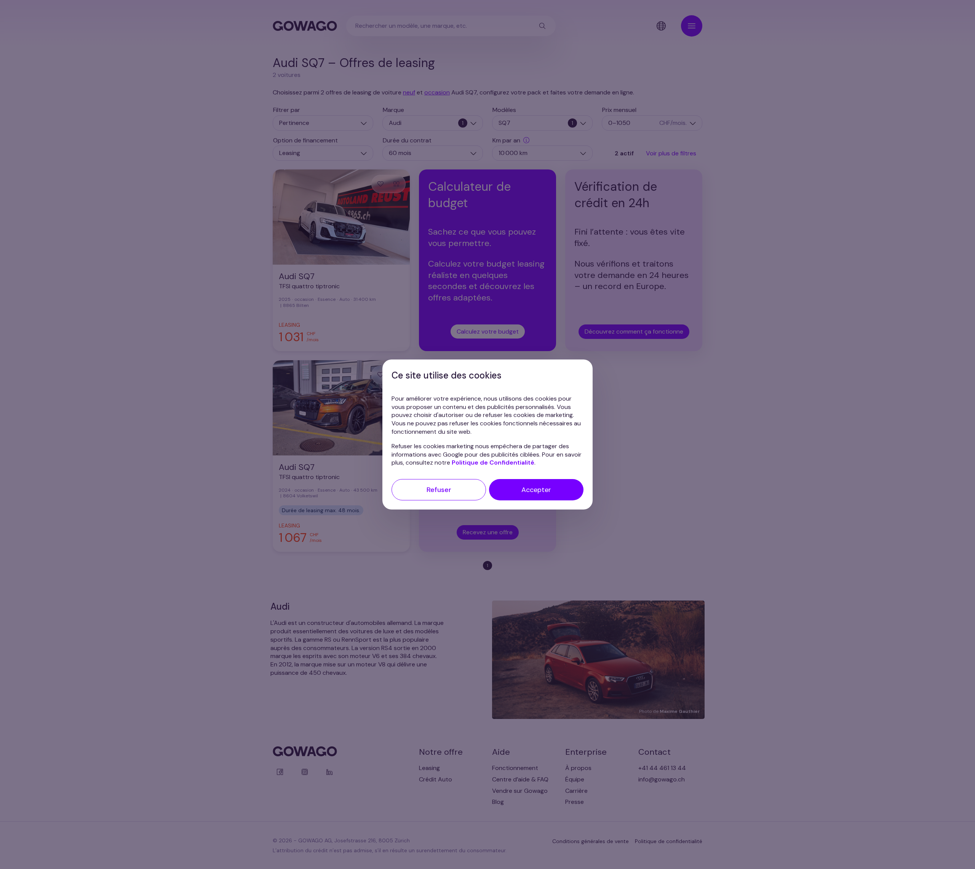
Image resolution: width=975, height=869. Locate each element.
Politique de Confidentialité (493, 462)
